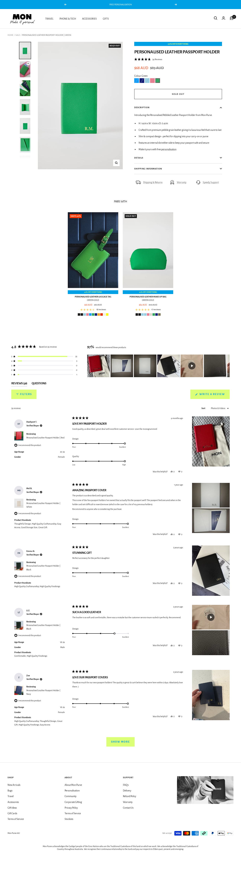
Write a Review (214, 396)
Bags (10, 790)
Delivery (127, 790)
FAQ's (126, 785)
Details (138, 158)
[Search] (215, 18)
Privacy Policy (71, 808)
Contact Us (128, 808)
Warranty (181, 182)
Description (141, 107)
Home (10, 35)
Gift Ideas (12, 808)
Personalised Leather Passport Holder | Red (45, 438)
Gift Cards (12, 813)
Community (70, 796)
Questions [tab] (39, 384)
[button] (148, 59)
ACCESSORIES (89, 19)
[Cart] (231, 18)
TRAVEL (49, 19)
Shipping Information (148, 169)
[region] (158, 366)
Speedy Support (211, 182)
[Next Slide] (227, 366)
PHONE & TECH (67, 19)
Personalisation (72, 790)
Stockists (69, 819)
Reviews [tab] (19, 384)
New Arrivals (14, 785)
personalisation (168, 149)
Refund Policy (129, 796)
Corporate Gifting (73, 802)
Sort (203, 408)
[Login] (223, 18)
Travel (11, 796)
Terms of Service (16, 819)
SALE (17, 35)
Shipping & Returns (152, 182)
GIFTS (106, 19)
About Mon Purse (73, 785)
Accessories (13, 802)
